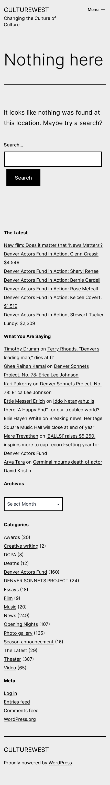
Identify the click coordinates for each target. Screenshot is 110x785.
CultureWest (26, 9)
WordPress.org (20, 719)
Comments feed (21, 710)
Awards (12, 537)
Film (8, 598)
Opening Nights (21, 624)
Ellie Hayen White (22, 418)
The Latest (15, 650)
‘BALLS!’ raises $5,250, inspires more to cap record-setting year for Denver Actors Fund (51, 444)
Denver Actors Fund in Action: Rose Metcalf (51, 288)
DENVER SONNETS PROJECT (36, 580)
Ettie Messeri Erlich (24, 401)
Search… (13, 144)
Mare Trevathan (21, 436)
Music (10, 607)
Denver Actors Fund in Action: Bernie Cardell (52, 280)
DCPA (10, 554)
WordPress (60, 762)
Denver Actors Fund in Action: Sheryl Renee (51, 271)
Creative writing (21, 546)
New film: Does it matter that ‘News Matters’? (53, 245)
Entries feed (17, 702)
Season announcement (29, 641)
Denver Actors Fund (25, 572)
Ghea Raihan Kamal (25, 366)
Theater (12, 659)
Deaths (11, 563)
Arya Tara (14, 462)
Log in (10, 693)
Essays (11, 589)
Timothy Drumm (21, 348)
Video (10, 667)
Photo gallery (18, 633)
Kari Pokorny (18, 383)
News (10, 615)
